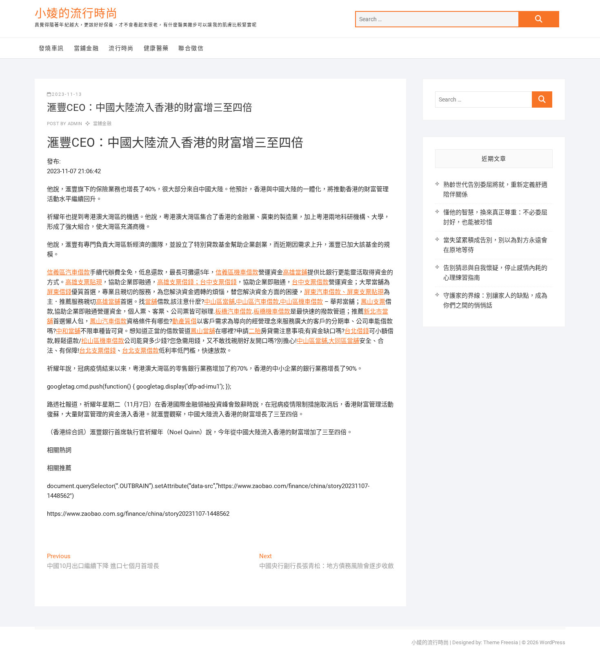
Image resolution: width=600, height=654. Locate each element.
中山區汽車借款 (257, 301)
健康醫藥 (156, 48)
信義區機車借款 (237, 272)
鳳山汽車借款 (108, 321)
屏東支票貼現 (365, 292)
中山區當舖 (219, 301)
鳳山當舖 (203, 331)
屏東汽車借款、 (325, 292)
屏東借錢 (59, 292)
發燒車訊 (51, 48)
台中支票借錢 (218, 282)
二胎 (255, 331)
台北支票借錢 (97, 350)
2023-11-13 (67, 94)
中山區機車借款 (301, 301)
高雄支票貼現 (83, 282)
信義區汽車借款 (68, 272)
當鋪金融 (86, 48)
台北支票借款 (140, 350)
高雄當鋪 (295, 272)
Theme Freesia (500, 642)
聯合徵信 (191, 48)
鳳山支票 (373, 301)
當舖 (151, 301)
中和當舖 (68, 331)
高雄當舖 (108, 301)
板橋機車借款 (271, 311)
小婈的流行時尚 (76, 13)
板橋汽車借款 (233, 311)
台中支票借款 (310, 282)
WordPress (552, 642)
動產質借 (184, 321)
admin (74, 123)
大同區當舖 (344, 341)
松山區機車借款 (102, 341)
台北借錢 (356, 331)
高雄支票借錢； (178, 282)
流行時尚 (121, 48)
